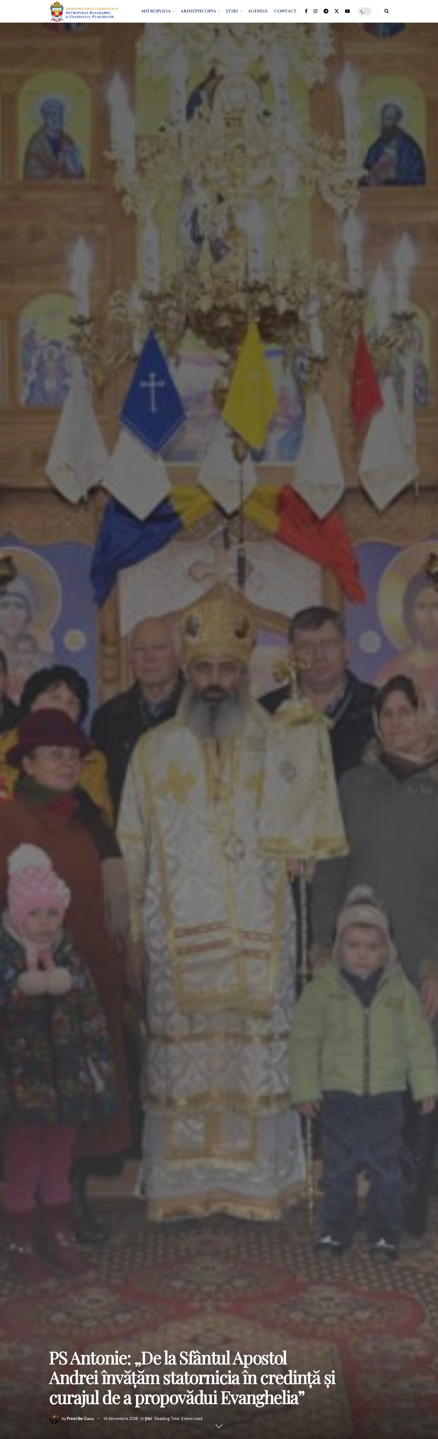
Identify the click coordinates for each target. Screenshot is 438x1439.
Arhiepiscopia (198, 11)
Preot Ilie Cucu (80, 1418)
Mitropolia (156, 11)
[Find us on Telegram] (326, 11)
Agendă (258, 11)
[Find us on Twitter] (336, 11)
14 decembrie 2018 (121, 1418)
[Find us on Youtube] (347, 11)
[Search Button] (386, 11)
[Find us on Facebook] (306, 11)
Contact (285, 11)
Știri (232, 11)
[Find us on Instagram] (315, 11)
